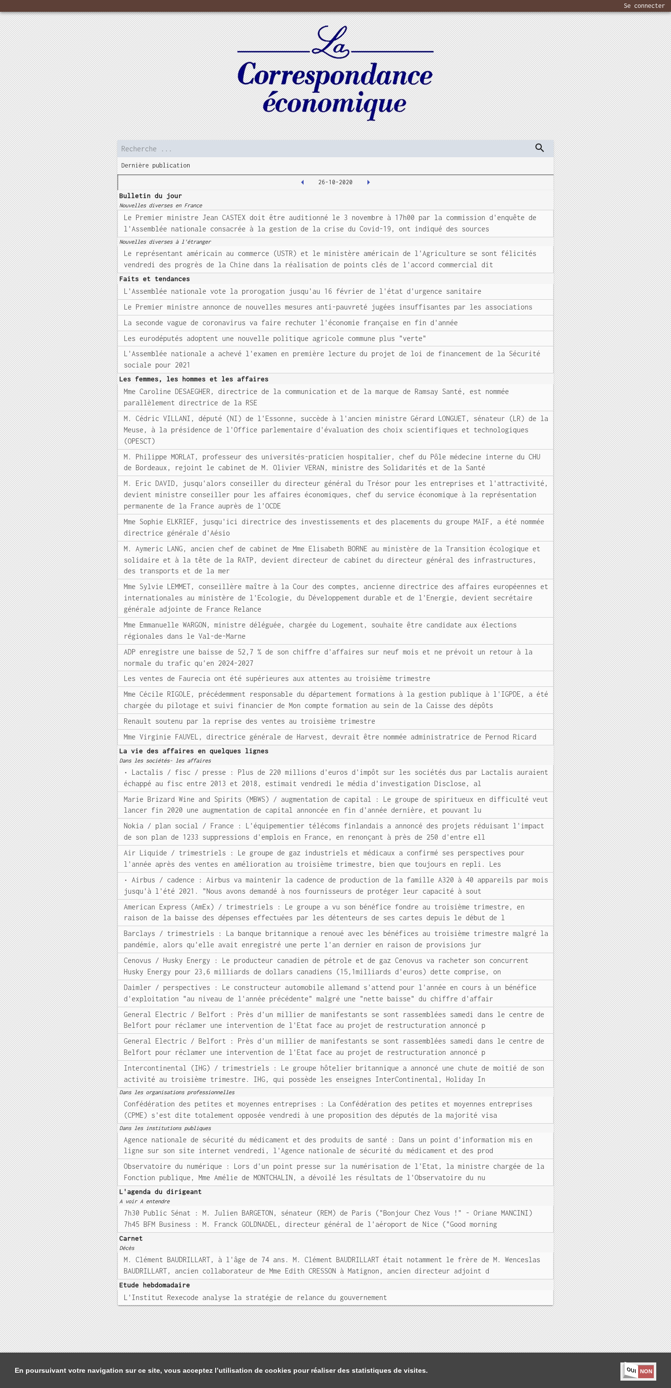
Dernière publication (155, 165)
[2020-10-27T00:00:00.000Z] (368, 182)
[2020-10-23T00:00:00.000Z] (302, 182)
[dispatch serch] (540, 148)
